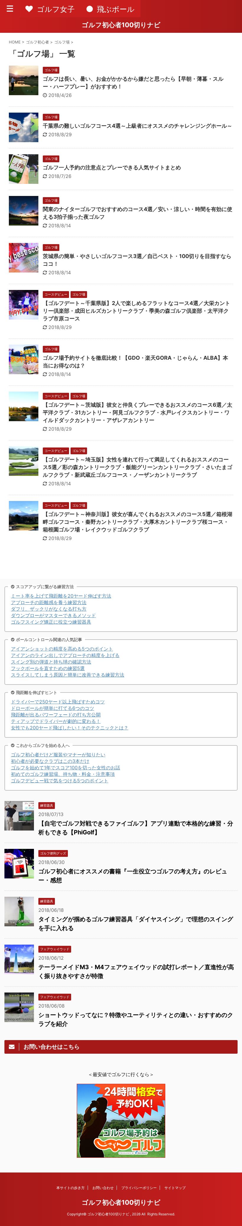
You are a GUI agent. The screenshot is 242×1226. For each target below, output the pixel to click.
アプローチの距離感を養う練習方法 (48, 602)
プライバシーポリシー (139, 1188)
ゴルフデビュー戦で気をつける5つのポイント (59, 781)
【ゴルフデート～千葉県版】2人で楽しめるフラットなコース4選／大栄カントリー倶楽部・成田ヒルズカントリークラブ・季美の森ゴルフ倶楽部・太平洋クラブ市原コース (136, 311)
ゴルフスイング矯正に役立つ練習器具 (51, 622)
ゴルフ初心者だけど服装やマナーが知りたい (58, 755)
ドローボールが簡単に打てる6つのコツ (52, 708)
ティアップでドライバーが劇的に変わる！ (56, 721)
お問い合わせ (103, 1188)
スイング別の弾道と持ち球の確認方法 (51, 662)
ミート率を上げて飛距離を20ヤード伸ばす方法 (61, 596)
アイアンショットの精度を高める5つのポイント (62, 649)
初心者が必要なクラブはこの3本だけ (50, 761)
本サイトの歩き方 (70, 1188)
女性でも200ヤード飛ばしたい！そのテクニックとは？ (69, 728)
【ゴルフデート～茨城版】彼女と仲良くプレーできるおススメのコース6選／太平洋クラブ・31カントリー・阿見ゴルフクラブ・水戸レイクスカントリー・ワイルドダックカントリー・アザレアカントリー (137, 412)
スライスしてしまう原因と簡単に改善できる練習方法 (67, 675)
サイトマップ (175, 1188)
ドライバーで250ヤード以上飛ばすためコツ (58, 702)
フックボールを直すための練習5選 (48, 668)
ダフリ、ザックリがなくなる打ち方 (48, 609)
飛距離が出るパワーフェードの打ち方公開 (56, 715)
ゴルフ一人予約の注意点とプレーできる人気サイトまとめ (112, 167)
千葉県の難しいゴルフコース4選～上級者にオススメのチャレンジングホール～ (137, 126)
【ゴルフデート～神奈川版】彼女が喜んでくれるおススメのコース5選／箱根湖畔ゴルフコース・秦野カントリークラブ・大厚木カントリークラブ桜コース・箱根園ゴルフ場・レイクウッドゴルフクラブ (137, 522)
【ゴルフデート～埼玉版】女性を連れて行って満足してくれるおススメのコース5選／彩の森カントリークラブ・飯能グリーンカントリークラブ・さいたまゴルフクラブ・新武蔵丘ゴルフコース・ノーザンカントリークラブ (137, 467)
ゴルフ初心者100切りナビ (121, 25)
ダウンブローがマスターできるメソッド (53, 615)
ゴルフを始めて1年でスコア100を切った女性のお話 (65, 768)
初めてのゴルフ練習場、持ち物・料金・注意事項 (63, 774)
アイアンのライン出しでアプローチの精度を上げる (65, 655)
